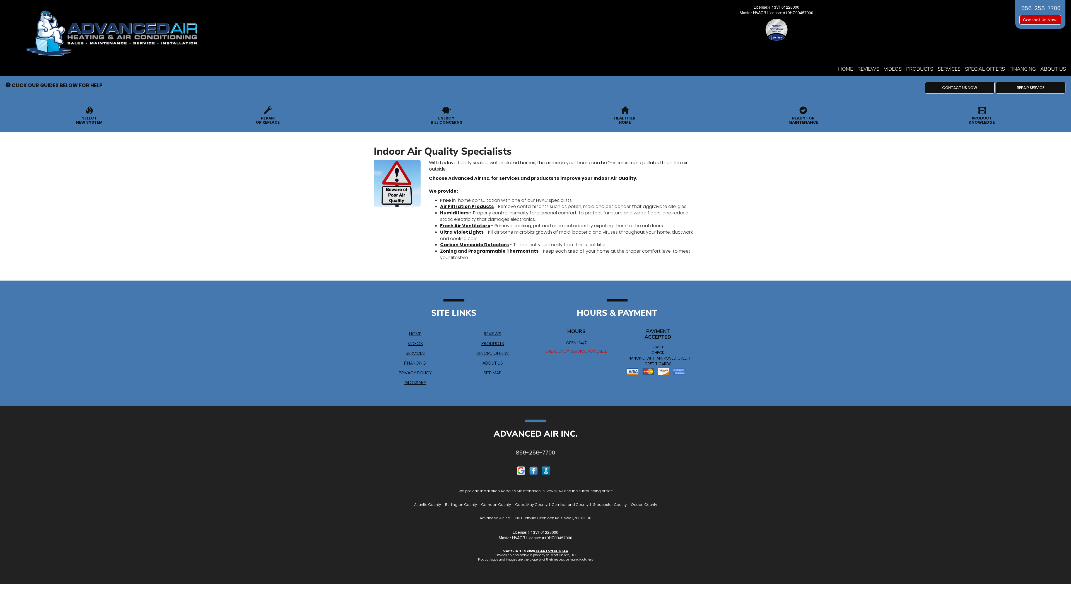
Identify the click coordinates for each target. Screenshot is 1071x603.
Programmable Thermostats (503, 251)
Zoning (448, 251)
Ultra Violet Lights (462, 232)
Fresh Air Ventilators (465, 225)
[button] (960, 88)
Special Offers (985, 69)
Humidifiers (454, 213)
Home (845, 69)
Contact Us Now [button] (1040, 20)
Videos (893, 69)
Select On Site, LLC (552, 551)
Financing (1022, 69)
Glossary (415, 382)
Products (919, 69)
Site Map (492, 373)
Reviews (868, 69)
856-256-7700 (535, 452)
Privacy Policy (415, 373)
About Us (1053, 69)
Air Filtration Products (467, 206)
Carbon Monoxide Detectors (474, 244)
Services (949, 69)
